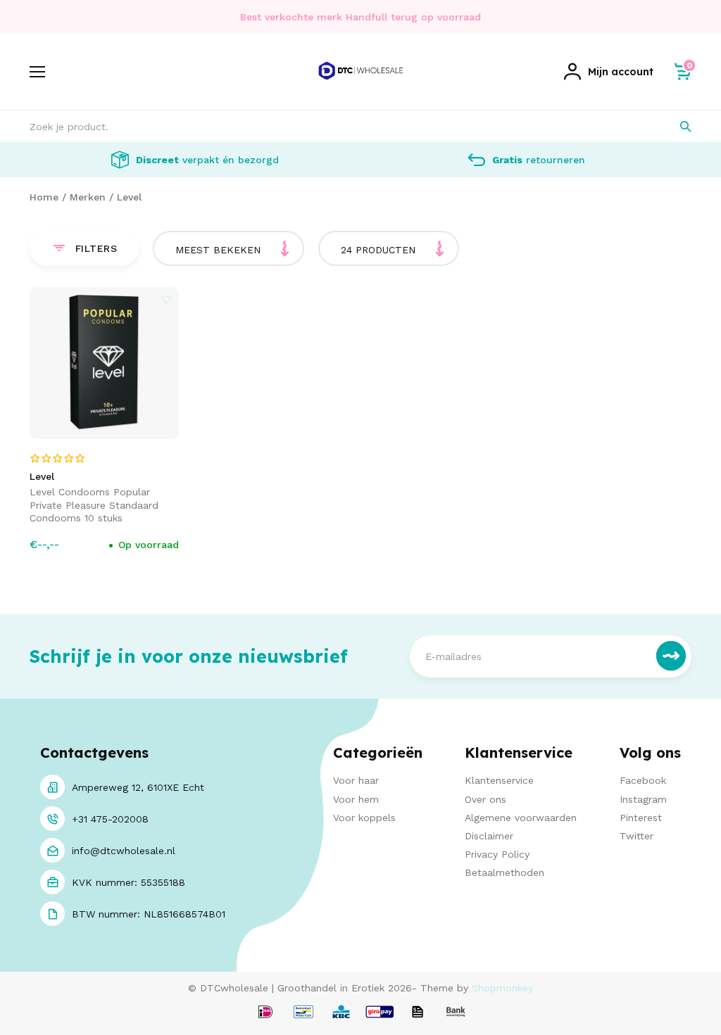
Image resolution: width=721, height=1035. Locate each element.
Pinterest (641, 817)
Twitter (636, 836)
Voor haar (356, 780)
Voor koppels (364, 817)
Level (129, 197)
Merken (88, 197)
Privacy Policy (497, 854)
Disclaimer (489, 836)
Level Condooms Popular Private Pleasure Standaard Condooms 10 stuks (94, 504)
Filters (96, 248)
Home (44, 197)
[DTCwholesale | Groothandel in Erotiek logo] (360, 86)
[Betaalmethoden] (265, 1012)
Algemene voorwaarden (521, 817)
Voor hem (356, 799)
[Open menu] (37, 72)
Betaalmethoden (504, 872)
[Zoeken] (675, 126)
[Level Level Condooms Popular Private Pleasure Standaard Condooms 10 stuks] (105, 363)
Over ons (485, 799)
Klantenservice (499, 780)
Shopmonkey (502, 987)
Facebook (643, 780)
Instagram (643, 799)
